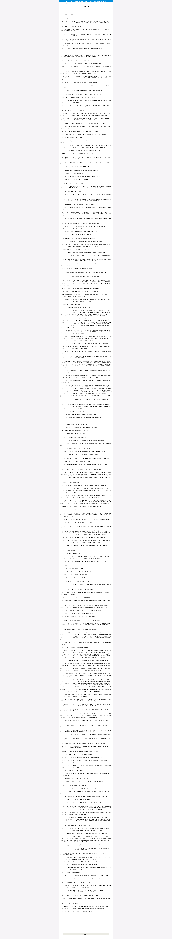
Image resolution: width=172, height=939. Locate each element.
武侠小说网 (62, 3)
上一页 (68, 934)
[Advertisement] (86, 11)
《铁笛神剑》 (68, 3)
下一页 (102, 934)
